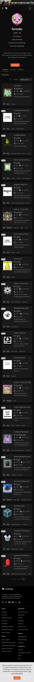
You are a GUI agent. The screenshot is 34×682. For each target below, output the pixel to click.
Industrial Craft (14, 549)
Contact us (21, 642)
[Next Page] (23, 579)
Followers (21, 69)
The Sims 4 (5, 620)
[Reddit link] (19, 602)
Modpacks (9, 227)
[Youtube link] (9, 602)
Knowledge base (22, 636)
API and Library (20, 128)
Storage (18, 178)
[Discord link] (13, 602)
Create (12, 425)
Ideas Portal (21, 615)
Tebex (19, 655)
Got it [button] (17, 678)
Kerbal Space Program (8, 626)
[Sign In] (30, 8)
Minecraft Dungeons (7, 629)
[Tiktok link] (6, 602)
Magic (21, 227)
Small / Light (16, 499)
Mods (8, 104)
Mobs (23, 153)
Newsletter (21, 620)
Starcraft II (4, 623)
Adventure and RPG (15, 153)
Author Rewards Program (8, 645)
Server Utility (14, 351)
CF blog (20, 618)
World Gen (24, 301)
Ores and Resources (26, 178)
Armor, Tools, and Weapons (17, 203)
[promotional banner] (17, 2)
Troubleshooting (22, 639)
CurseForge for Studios (24, 652)
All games (4, 612)
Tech (26, 227)
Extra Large (16, 227)
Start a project (5, 639)
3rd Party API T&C (7, 651)
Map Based (23, 499)
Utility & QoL (22, 351)
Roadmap (20, 623)
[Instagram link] (3, 602)
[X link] (16, 602)
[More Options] (21, 65)
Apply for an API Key (7, 648)
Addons (13, 128)
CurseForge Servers (23, 629)
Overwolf (20, 649)
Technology (14, 475)
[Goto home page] (6, 8)
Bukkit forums (22, 626)
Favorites (13, 69)
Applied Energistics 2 (16, 524)
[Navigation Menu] (2, 8)
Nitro (19, 658)
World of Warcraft (7, 618)
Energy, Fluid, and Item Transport (19, 573)
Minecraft (4, 615)
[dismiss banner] (31, 2)
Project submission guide (8, 642)
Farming (13, 104)
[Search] (10, 79)
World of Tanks (6, 632)
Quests (29, 499)
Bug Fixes (13, 376)
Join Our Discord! (23, 612)
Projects (5, 69)
